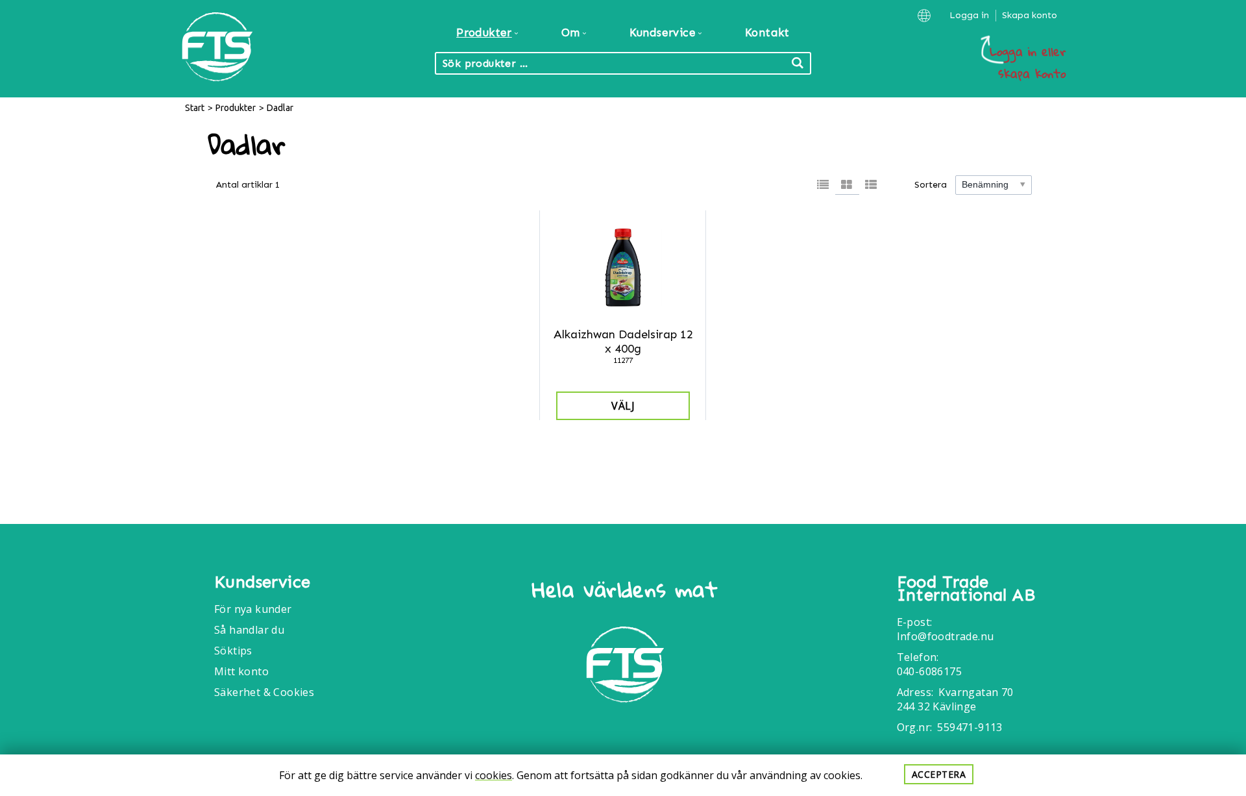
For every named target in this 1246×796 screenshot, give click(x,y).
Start (194, 108)
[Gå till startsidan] (625, 666)
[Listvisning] (823, 185)
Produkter (235, 108)
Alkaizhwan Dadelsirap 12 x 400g (623, 341)
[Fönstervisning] (847, 185)
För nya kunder (253, 609)
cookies (493, 775)
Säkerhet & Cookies (264, 692)
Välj (623, 406)
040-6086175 (929, 671)
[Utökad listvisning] (871, 185)
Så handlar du (249, 630)
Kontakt (767, 32)
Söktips (233, 650)
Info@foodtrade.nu (945, 636)
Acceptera (939, 774)
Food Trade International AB (966, 589)
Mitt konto (241, 671)
